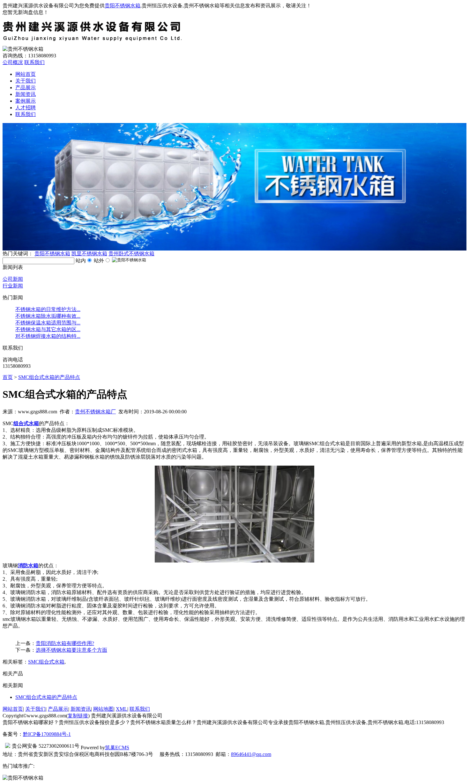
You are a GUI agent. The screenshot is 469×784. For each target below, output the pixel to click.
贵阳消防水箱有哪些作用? (65, 643)
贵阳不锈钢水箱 (122, 5)
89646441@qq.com (251, 754)
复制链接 (78, 715)
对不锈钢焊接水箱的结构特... (47, 336)
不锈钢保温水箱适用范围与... (47, 322)
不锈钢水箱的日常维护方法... (47, 309)
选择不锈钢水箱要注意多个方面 (71, 650)
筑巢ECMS (117, 747)
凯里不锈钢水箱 (89, 253)
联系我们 (34, 62)
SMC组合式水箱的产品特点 (49, 377)
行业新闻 (13, 285)
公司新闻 (13, 279)
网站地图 (103, 709)
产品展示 (25, 87)
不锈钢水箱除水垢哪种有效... (47, 316)
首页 (8, 377)
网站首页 (25, 74)
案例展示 (25, 101)
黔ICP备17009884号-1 (47, 734)
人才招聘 (25, 107)
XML (121, 709)
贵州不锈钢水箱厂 (95, 411)
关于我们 (25, 80)
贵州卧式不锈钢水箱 (131, 253)
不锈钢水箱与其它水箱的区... (47, 329)
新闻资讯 (25, 94)
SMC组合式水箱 (46, 661)
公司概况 (13, 62)
